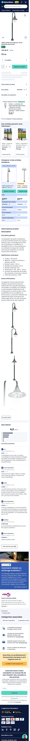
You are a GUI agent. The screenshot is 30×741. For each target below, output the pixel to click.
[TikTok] (18, 729)
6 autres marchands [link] (17, 118)
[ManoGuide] (24, 736)
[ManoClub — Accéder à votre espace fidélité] (16, 2)
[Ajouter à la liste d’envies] (25, 37)
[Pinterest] (10, 729)
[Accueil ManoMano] (7, 2)
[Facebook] (6, 729)
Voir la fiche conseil (19, 587)
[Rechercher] (6, 6)
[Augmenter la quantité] (9, 67)
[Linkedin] (2, 729)
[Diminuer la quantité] (3, 67)
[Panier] (25, 2)
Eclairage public (6, 613)
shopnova (8, 118)
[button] (14, 107)
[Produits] (2, 6)
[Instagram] (14, 729)
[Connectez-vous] (21, 2)
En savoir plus (17, 702)
